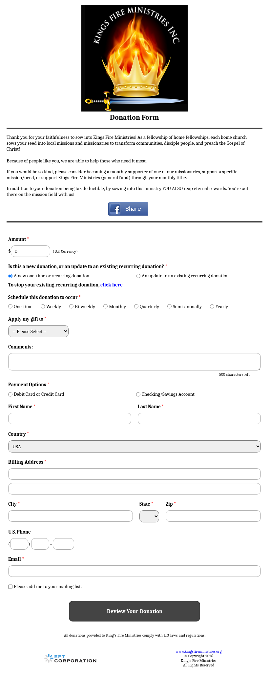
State (146, 504)
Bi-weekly (85, 306)
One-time (23, 306)
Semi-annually (187, 306)
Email (16, 559)
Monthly (117, 306)
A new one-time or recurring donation (51, 276)
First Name (22, 407)
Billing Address (27, 462)
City (14, 504)
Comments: (20, 347)
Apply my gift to (27, 319)
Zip (171, 504)
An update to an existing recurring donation (185, 276)
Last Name (151, 407)
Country (17, 434)
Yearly (222, 306)
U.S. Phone (19, 532)
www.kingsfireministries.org (199, 651)
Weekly (53, 306)
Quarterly (149, 306)
